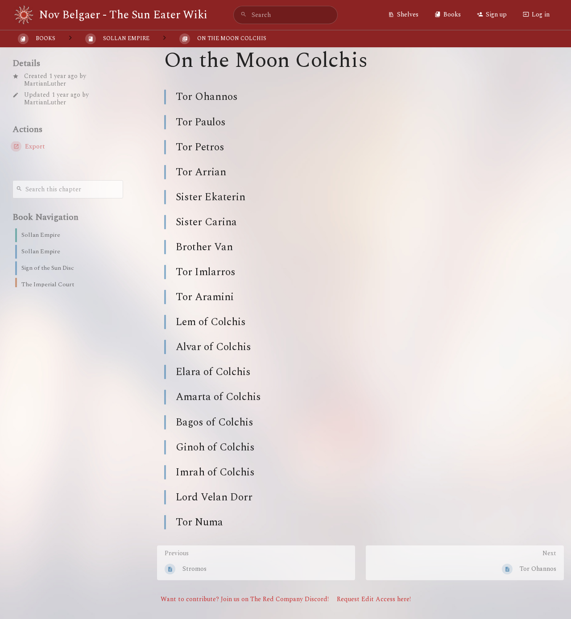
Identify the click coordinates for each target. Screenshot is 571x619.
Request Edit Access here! (374, 599)
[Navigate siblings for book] (70, 38)
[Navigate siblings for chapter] (164, 38)
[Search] (243, 15)
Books (452, 14)
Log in (541, 14)
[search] (285, 15)
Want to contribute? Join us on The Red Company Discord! (245, 599)
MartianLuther (45, 83)
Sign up (496, 14)
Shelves (407, 14)
